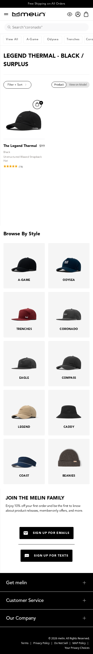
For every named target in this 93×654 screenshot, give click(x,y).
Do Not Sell (61, 643)
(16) (21, 166)
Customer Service (46, 600)
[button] (17, 85)
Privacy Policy (41, 643)
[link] (12, 39)
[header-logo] (29, 14)
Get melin (46, 582)
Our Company (46, 618)
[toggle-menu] (57, 582)
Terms (25, 643)
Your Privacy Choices (77, 648)
